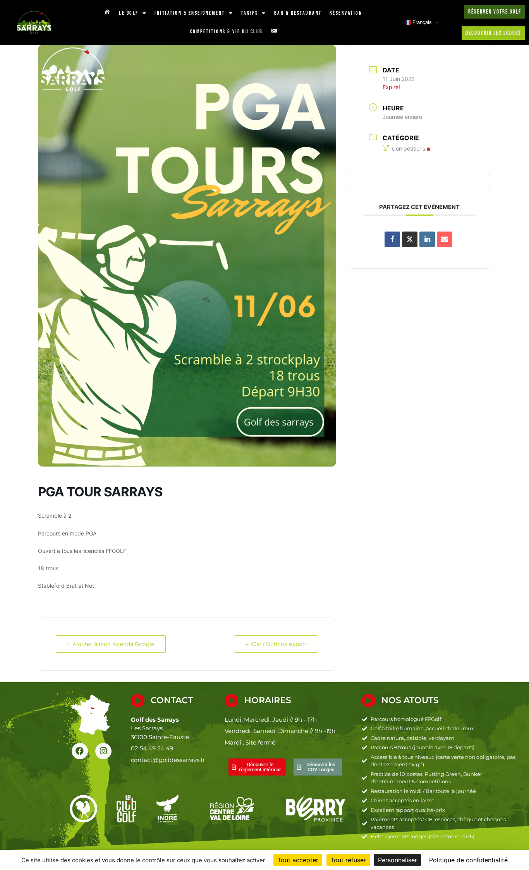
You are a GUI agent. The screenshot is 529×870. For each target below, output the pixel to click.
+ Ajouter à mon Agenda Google (111, 644)
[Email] (444, 239)
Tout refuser (348, 860)
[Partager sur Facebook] (392, 239)
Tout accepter (297, 860)
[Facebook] (80, 751)
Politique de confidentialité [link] (468, 860)
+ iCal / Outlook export (276, 644)
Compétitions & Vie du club (226, 31)
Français (421, 22)
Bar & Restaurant (298, 13)
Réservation (346, 13)
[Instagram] (103, 751)
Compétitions (408, 148)
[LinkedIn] (427, 239)
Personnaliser (397, 860)
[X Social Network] (409, 239)
